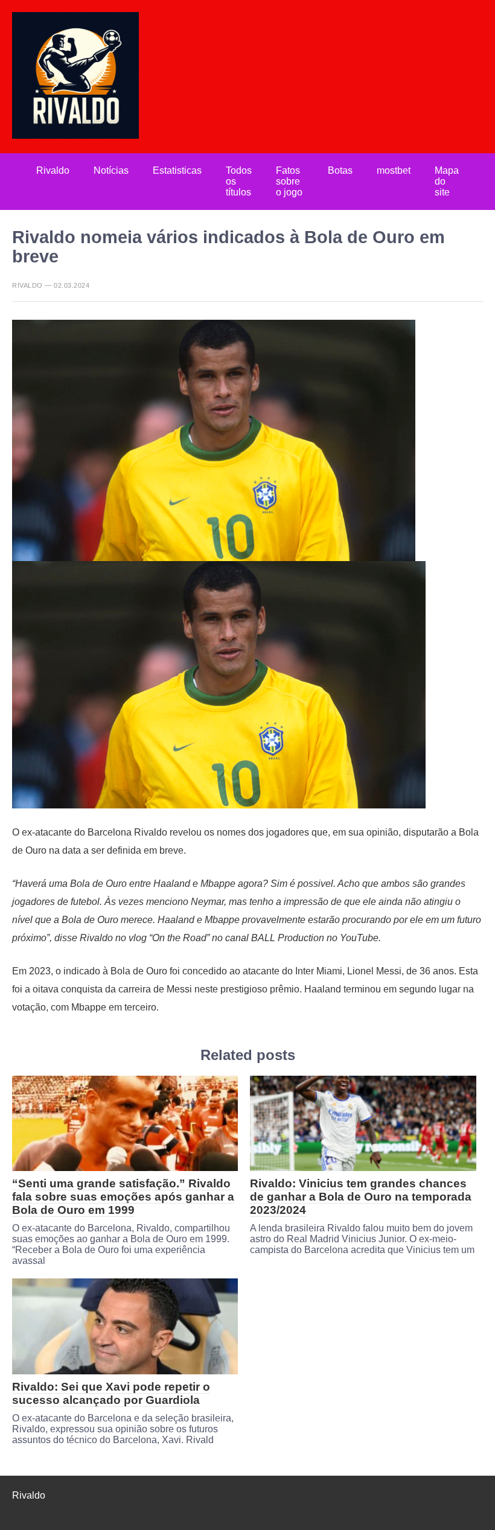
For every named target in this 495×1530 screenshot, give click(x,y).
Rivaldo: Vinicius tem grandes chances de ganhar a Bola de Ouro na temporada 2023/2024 (360, 1196)
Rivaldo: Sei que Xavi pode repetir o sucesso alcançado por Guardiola (111, 1393)
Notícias (111, 170)
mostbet (393, 170)
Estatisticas (177, 170)
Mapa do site (447, 181)
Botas (340, 170)
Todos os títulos (239, 181)
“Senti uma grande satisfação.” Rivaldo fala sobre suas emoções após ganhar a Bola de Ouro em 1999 (123, 1196)
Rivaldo (52, 170)
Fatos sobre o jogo (289, 181)
